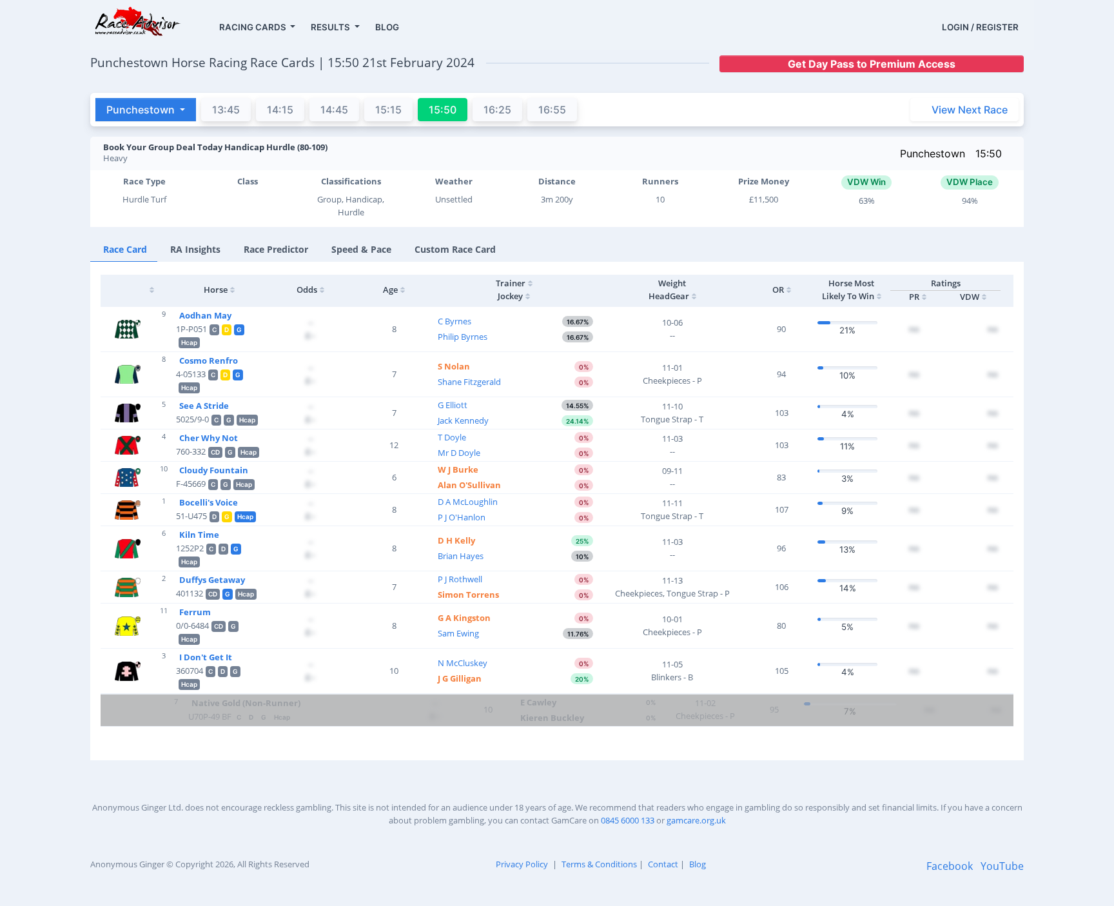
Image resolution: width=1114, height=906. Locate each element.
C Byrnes (454, 321)
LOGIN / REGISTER (980, 27)
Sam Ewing (458, 633)
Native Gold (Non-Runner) (245, 703)
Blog (697, 864)
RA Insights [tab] (195, 249)
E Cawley (538, 702)
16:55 (552, 109)
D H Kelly (456, 540)
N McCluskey (462, 663)
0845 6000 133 (627, 820)
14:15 (280, 109)
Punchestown (932, 153)
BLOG (387, 27)
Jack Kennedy (463, 420)
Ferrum (195, 612)
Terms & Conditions (599, 864)
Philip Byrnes (462, 336)
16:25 (497, 109)
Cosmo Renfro (208, 360)
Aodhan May (205, 315)
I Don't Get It (205, 657)
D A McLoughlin (468, 501)
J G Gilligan (460, 678)
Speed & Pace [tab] (361, 249)
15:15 (388, 109)
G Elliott (452, 405)
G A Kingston (464, 618)
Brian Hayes (461, 556)
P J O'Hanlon (461, 517)
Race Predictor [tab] (276, 249)
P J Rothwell (460, 579)
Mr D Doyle (459, 452)
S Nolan (454, 366)
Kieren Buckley (552, 718)
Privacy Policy (522, 864)
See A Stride (204, 405)
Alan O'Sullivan (469, 485)
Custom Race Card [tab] (455, 249)
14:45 (334, 109)
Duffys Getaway (212, 580)
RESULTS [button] (331, 27)
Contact (663, 864)
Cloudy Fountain (213, 470)
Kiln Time (199, 534)
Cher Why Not (208, 438)
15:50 (988, 153)
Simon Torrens (468, 594)
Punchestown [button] (141, 109)
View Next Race (970, 109)
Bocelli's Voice (208, 502)
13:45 (226, 109)
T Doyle (452, 437)
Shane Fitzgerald (469, 382)
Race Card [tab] (125, 249)
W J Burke (458, 469)
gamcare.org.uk (696, 820)
